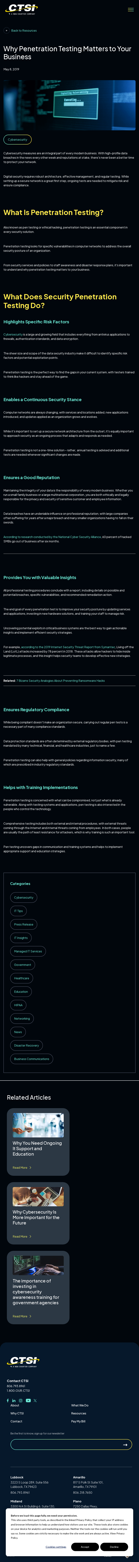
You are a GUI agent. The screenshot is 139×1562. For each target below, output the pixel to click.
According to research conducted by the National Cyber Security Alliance (52, 537)
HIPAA (18, 1005)
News (18, 1032)
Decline (114, 1546)
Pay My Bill (78, 1421)
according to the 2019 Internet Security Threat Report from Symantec (68, 647)
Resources (78, 1413)
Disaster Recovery (26, 1045)
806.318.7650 (82, 1492)
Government (22, 965)
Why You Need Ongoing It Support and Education (37, 1148)
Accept (85, 1546)
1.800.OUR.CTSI (18, 1390)
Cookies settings (56, 1546)
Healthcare (21, 978)
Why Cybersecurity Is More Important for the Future (36, 1217)
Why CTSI (17, 1413)
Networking (22, 1018)
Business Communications (31, 1059)
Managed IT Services (28, 951)
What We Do (80, 1405)
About (14, 1405)
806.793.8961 (16, 1386)
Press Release (23, 924)
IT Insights (21, 938)
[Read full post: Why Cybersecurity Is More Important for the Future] (38, 1196)
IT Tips (18, 911)
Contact (16, 1421)
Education (21, 991)
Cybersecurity (13, 334)
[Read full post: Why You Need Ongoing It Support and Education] (38, 1125)
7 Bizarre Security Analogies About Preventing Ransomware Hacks (60, 680)
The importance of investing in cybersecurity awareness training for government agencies (36, 1291)
